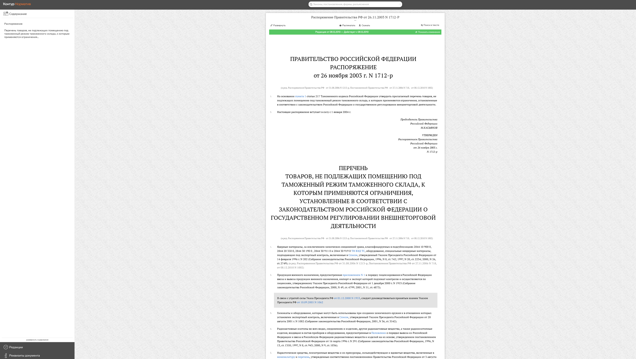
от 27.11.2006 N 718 (399, 87)
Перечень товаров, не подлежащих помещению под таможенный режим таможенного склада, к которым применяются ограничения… (36, 34)
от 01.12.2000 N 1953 (347, 298)
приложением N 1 (354, 275)
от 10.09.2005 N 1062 (310, 302)
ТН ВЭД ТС (358, 251)
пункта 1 (300, 96)
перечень (304, 357)
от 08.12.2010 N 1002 (421, 87)
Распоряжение (13, 23)
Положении (378, 332)
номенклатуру (286, 357)
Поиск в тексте (431, 25)
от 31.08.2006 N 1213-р (337, 87)
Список (353, 255)
